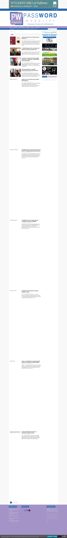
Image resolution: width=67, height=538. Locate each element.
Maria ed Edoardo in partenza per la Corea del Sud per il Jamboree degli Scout (14, 513)
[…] (23, 45)
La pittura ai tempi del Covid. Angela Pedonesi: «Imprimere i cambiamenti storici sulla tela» (30, 59)
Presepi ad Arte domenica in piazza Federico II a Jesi (30, 291)
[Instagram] (57, 10)
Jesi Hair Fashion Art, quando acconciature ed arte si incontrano (30, 70)
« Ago (47, 521)
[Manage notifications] (65, 536)
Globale (27, 27)
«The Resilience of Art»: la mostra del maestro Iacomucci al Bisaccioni (30, 49)
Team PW (30, 71)
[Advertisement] (49, 88)
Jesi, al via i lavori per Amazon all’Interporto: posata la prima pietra (14, 509)
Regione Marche (22, 27)
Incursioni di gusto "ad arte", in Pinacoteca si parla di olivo (29, 432)
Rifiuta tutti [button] (59, 536)
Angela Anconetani (30, 50)
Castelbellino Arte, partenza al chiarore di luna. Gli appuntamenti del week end (31, 150)
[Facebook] (52, 10)
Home (11, 27)
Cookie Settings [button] (50, 536)
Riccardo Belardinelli (31, 39)
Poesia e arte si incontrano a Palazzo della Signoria (30, 80)
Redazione (28, 152)
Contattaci (37, 27)
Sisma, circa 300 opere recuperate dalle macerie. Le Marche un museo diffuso (31, 362)
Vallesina (15, 27)
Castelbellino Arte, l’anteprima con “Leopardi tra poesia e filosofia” (30, 221)
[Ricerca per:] (52, 28)
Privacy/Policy (64, 536)
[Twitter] (55, 10)
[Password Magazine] (33, 18)
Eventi (32, 27)
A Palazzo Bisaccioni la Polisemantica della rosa (30, 38)
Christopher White (11, 508)
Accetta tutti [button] (55, 536)
